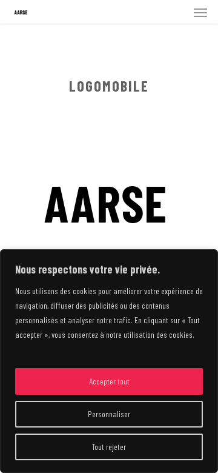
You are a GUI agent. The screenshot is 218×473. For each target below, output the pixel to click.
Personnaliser (109, 414)
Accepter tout (109, 381)
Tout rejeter (109, 446)
